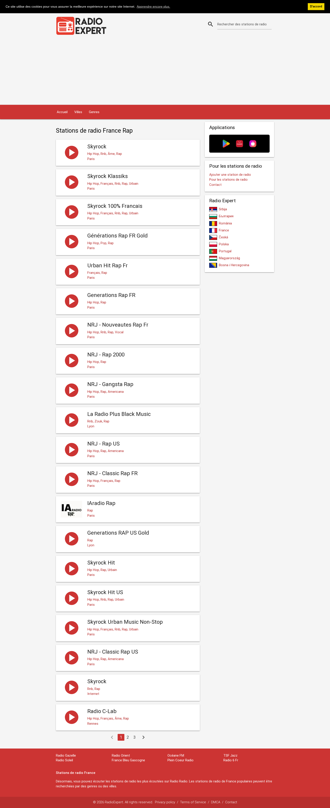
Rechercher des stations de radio (242, 24)
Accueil (62, 112)
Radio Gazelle (66, 755)
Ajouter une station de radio (230, 174)
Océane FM (175, 755)
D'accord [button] (316, 6)
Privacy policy (165, 802)
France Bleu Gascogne (128, 760)
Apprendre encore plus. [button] (153, 6)
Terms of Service (193, 802)
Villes (78, 112)
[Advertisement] (165, 71)
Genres (94, 112)
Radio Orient (121, 755)
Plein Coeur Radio (180, 760)
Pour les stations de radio (228, 179)
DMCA (215, 802)
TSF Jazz (230, 755)
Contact (215, 184)
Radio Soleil (64, 760)
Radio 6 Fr (230, 760)
